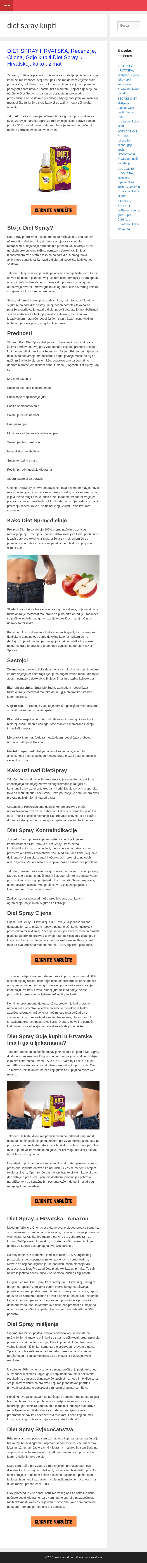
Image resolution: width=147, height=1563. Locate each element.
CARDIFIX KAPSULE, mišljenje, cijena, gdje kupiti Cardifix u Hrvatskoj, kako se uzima (128, 215)
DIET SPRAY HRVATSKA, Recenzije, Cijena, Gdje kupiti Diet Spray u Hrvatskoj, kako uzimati (51, 57)
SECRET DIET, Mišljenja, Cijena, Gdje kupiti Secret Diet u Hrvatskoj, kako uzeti (128, 112)
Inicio (7, 5)
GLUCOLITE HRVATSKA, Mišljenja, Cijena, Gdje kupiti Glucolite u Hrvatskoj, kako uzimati (128, 182)
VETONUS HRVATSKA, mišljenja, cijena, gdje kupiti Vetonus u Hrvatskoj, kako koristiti (128, 79)
